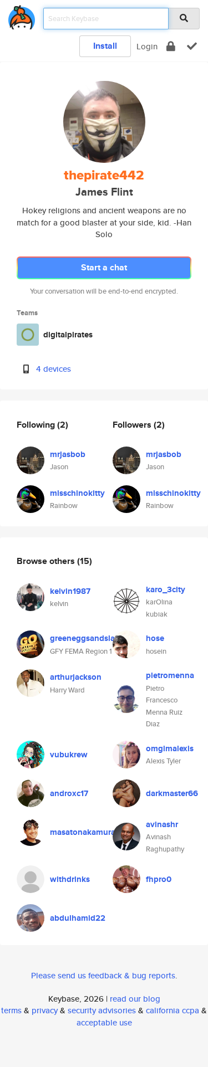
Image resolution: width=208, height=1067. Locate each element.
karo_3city (165, 589)
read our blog (135, 998)
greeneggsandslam (86, 638)
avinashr (162, 824)
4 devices (53, 369)
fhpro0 (158, 879)
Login (147, 46)
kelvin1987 (70, 591)
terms (11, 1010)
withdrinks (70, 879)
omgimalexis (170, 748)
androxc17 (69, 793)
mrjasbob (67, 454)
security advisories (102, 1010)
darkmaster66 (172, 793)
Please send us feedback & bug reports (103, 975)
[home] (21, 15)
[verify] (192, 46)
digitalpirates (68, 335)
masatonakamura (82, 832)
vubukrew (69, 754)
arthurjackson (76, 677)
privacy (45, 1010)
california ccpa (172, 1010)
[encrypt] (170, 46)
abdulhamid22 (77, 918)
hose (155, 638)
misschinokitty (77, 493)
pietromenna (170, 675)
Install (105, 45)
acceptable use (104, 1022)
